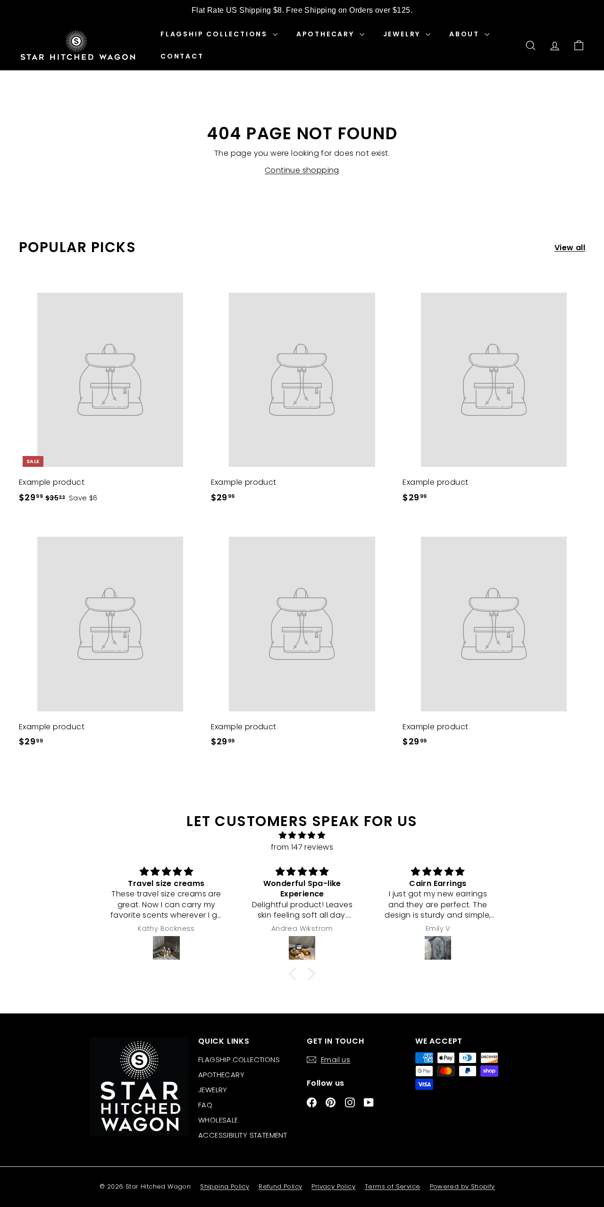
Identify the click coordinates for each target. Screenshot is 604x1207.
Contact (182, 56)
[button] (295, 973)
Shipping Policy (224, 1186)
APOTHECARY (326, 34)
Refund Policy (280, 1186)
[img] (302, 835)
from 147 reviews (302, 847)
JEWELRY (403, 34)
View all (569, 247)
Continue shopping (302, 170)
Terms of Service (392, 1186)
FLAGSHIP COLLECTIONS (215, 34)
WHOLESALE (218, 1120)
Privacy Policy (333, 1186)
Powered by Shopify (462, 1186)
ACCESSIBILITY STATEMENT (242, 1135)
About (465, 34)
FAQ (205, 1105)
